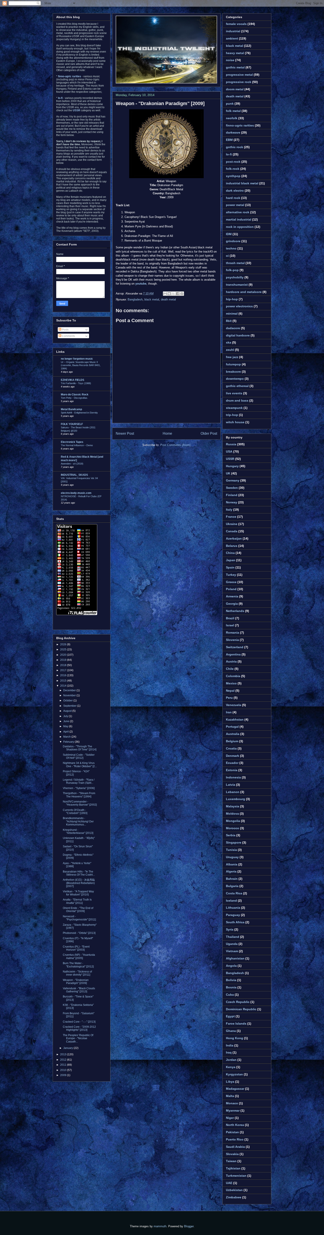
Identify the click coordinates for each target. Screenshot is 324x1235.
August (67, 710)
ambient (232, 38)
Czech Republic (238, 1002)
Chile (230, 668)
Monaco (232, 1103)
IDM (229, 234)
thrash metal (235, 263)
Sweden (232, 487)
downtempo (235, 378)
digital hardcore (238, 335)
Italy (229, 509)
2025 (63, 649)
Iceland (231, 900)
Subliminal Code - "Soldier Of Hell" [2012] (79, 756)
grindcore (233, 241)
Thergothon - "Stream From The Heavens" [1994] (79, 795)
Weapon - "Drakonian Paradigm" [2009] (160, 103)
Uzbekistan (234, 1190)
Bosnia (231, 987)
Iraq (229, 1052)
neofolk (231, 118)
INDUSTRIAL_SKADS (74, 474)
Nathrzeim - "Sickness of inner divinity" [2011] (77, 973)
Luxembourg (235, 799)
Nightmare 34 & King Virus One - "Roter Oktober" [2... (80, 764)
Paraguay (233, 915)
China (230, 553)
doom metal (235, 89)
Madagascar (235, 1088)
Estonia (231, 770)
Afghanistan (235, 958)
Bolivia (231, 980)
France (231, 516)
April (66, 731)
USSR (230, 459)
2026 (63, 644)
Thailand (232, 937)
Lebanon (232, 792)
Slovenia (232, 640)
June (66, 721)
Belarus (231, 546)
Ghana (231, 1031)
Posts (65, 329)
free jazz (232, 357)
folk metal (233, 111)
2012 (63, 1059)
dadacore (233, 328)
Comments (68, 336)
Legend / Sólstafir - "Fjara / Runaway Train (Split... (78, 781)
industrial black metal (242, 183)
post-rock (233, 161)
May (66, 726)
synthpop (233, 176)
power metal (235, 205)
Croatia (231, 748)
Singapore (233, 842)
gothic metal (235, 67)
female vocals (236, 24)
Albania (231, 864)
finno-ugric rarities (240, 125)
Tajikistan (233, 1168)
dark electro (235, 190)
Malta (230, 1096)
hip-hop (232, 299)
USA (229, 451)
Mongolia (233, 821)
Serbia (230, 835)
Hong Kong (234, 1038)
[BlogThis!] (169, 293)
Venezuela (233, 705)
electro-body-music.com (76, 493)
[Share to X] (173, 293)
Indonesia (233, 777)
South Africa (235, 922)
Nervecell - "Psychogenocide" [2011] (79, 918)
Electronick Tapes (72, 442)
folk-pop (232, 270)
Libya (230, 1081)
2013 (63, 1054)
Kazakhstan (235, 719)
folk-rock (232, 168)
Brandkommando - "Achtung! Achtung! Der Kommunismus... (78, 821)
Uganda (232, 944)
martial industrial (238, 219)
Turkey (231, 574)
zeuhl (230, 349)
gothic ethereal (237, 386)
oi (227, 255)
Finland (231, 495)
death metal (168, 299)
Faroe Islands (236, 1023)
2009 (63, 1075)
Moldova (232, 813)
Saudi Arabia (235, 1146)
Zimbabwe (233, 1197)
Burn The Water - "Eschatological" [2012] (78, 965)
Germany (232, 480)
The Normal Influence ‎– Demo (77, 445)
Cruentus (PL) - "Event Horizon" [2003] (76, 948)
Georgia (232, 603)
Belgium (232, 741)
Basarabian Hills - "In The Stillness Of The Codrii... (79, 873)
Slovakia (232, 1154)
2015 (63, 680)
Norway (231, 502)
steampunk (234, 408)
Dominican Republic (241, 1009)
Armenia (232, 596)
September (70, 705)
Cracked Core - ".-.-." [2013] (79, 1021)
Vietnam (232, 951)
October (68, 700)
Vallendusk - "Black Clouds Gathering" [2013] (79, 990)
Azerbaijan (234, 538)
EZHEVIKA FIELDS (72, 379)
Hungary (232, 466)
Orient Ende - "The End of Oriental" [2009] (78, 909)
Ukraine (231, 524)
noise (230, 60)
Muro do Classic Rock (74, 394)
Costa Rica (234, 893)
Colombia (233, 676)
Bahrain (232, 878)
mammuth (160, 1226)
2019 (63, 659)
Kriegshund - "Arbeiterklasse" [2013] (78, 831)
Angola (231, 965)
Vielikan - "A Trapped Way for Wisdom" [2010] (78, 893)
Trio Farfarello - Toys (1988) (76, 383)
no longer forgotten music (77, 358)
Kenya (230, 1067)
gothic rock (234, 147)
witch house (235, 422)
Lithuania (233, 907)
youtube (140, 283)
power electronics (239, 306)
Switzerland (234, 647)
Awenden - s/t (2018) (72, 463)
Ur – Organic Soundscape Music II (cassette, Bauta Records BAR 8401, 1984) (81, 365)
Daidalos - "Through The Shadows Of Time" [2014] (79, 748)
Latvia (230, 784)
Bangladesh (135, 299)
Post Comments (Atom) (175, 445)
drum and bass (237, 400)
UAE (229, 1183)
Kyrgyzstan (234, 1074)
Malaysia (232, 806)
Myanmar (233, 1110)
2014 (63, 685)
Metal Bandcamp (71, 409)
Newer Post (125, 433)
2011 (63, 1064)
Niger (230, 1118)
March (67, 736)
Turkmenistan (236, 1175)
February (69, 741)
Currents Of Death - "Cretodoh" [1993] (75, 811)
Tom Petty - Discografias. (74, 398)
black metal (151, 299)
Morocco (232, 828)
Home (167, 433)
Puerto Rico (235, 1139)
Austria (231, 661)
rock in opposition (240, 226)
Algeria (231, 871)
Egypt (230, 1016)
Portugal (232, 726)
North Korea (235, 1125)
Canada (231, 531)
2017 (63, 670)
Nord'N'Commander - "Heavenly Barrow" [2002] (80, 803)
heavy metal (235, 53)
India (229, 1045)
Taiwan (231, 1161)
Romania (232, 632)
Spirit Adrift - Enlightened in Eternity (79, 412)
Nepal (230, 690)
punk (230, 103)
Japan (230, 560)
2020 (63, 654)
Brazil (230, 618)
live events (234, 393)
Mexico (231, 683)
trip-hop (232, 415)
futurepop (233, 364)
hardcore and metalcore (244, 292)
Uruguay (232, 857)
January (68, 1048)
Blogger (189, 1226)
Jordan (231, 1059)
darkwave (233, 132)
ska (228, 342)
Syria (229, 929)
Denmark (232, 755)
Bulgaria (232, 886)
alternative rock (237, 212)
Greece (231, 582)
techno (231, 248)
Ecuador (232, 763)
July (66, 716)
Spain (230, 567)
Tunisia (231, 850)
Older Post (209, 433)
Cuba (230, 994)
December (69, 690)
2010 (63, 1070)
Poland (231, 589)
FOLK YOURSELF (72, 424)
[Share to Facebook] (177, 293)
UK (228, 473)
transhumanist (237, 284)
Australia (232, 734)
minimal (232, 313)
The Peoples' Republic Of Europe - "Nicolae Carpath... (78, 1038)
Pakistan (232, 1132)
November (69, 695)
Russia (231, 444)
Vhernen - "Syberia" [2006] (79, 788)
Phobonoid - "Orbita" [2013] (79, 933)
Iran (229, 712)
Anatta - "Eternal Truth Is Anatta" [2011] (77, 901)
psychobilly (235, 277)
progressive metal (239, 74)
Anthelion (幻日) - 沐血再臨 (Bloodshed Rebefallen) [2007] (79, 883)
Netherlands (235, 611)
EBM (229, 140)
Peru (229, 697)
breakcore (233, 371)
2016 (63, 675)
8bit (229, 321)
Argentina (233, 654)
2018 (63, 665)
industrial (233, 31)
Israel (230, 625)
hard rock (233, 198)
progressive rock (238, 82)
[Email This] (165, 293)
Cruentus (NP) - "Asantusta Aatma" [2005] (79, 956)
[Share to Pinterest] (182, 293)
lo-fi (229, 154)
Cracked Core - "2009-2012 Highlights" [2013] (79, 1028)
